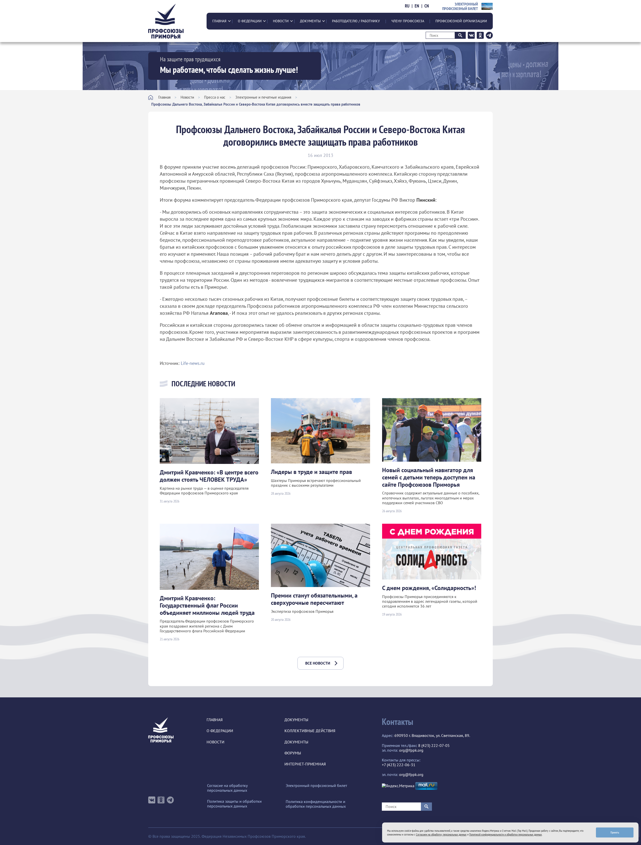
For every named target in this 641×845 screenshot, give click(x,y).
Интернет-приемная (305, 764)
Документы (310, 21)
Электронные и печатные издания (263, 97)
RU (407, 6)
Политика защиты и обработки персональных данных (234, 803)
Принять (614, 832)
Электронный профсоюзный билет (316, 785)
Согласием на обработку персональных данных (441, 834)
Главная (219, 21)
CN (426, 6)
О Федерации (250, 21)
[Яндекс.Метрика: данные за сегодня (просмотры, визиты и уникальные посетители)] (398, 785)
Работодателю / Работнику (356, 21)
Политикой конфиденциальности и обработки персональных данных (505, 834)
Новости (281, 21)
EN (417, 6)
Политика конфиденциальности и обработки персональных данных (316, 804)
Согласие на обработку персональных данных (227, 788)
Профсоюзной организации (461, 21)
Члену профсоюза (407, 21)
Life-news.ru (193, 363)
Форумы (292, 753)
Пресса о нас (214, 97)
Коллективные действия (309, 730)
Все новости (317, 663)
